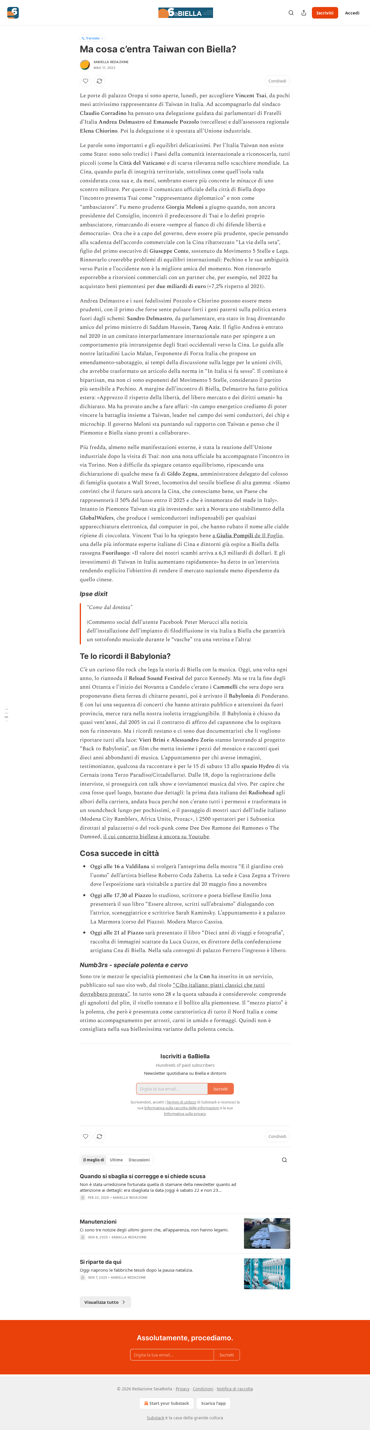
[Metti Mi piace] (85, 81)
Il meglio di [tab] (93, 1160)
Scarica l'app (213, 1403)
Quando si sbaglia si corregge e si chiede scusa (143, 1176)
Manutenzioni (98, 1221)
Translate (92, 38)
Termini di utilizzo (181, 1102)
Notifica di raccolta (235, 1389)
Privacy (182, 1389)
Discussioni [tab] (139, 1160)
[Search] (291, 13)
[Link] (71, 594)
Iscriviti (325, 13)
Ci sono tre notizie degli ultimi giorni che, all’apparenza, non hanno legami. (154, 1230)
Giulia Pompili (235, 535)
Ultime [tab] (116, 1160)
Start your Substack (169, 1403)
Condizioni (203, 1389)
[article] (185, 1190)
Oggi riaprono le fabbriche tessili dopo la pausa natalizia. (136, 1270)
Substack (155, 1417)
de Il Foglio (267, 535)
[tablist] (116, 1160)
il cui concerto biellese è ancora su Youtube (156, 837)
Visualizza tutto (101, 1302)
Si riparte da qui (100, 1262)
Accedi (352, 13)
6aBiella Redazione (111, 62)
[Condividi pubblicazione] (304, 13)
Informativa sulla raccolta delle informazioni (181, 1107)
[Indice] (6, 714)
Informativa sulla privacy (185, 1113)
